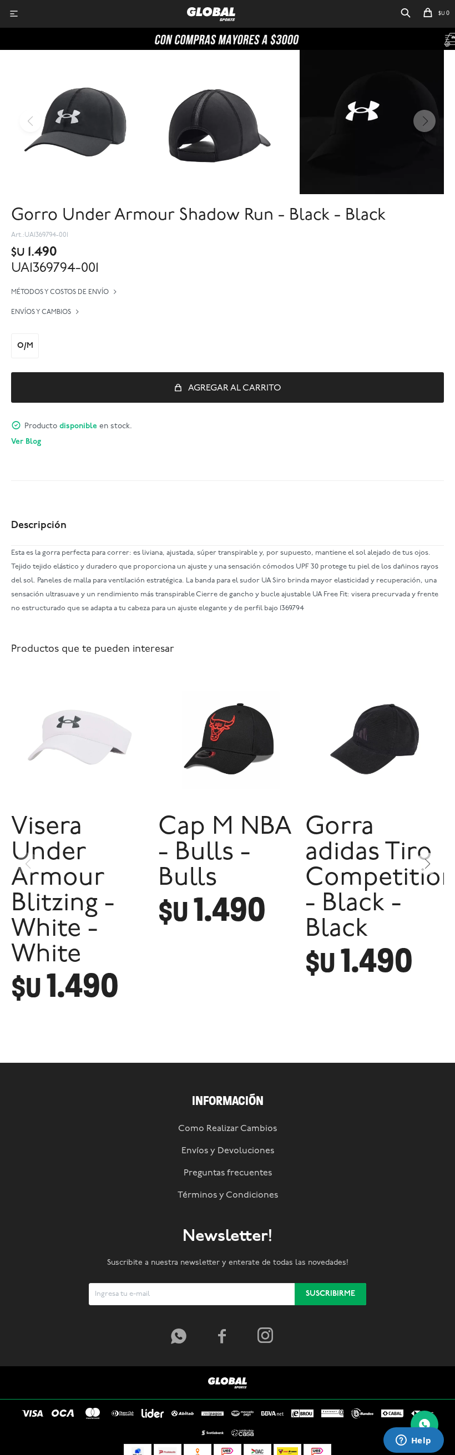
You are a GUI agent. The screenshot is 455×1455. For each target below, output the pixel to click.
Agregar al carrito (234, 388)
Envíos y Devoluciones (227, 1151)
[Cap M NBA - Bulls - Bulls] (227, 737)
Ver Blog (26, 442)
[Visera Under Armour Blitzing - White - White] (80, 737)
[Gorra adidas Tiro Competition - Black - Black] (374, 737)
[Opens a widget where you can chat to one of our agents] (413, 1441)
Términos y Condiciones (228, 1195)
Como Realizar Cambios (227, 1128)
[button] (405, 14)
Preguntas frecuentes (228, 1173)
